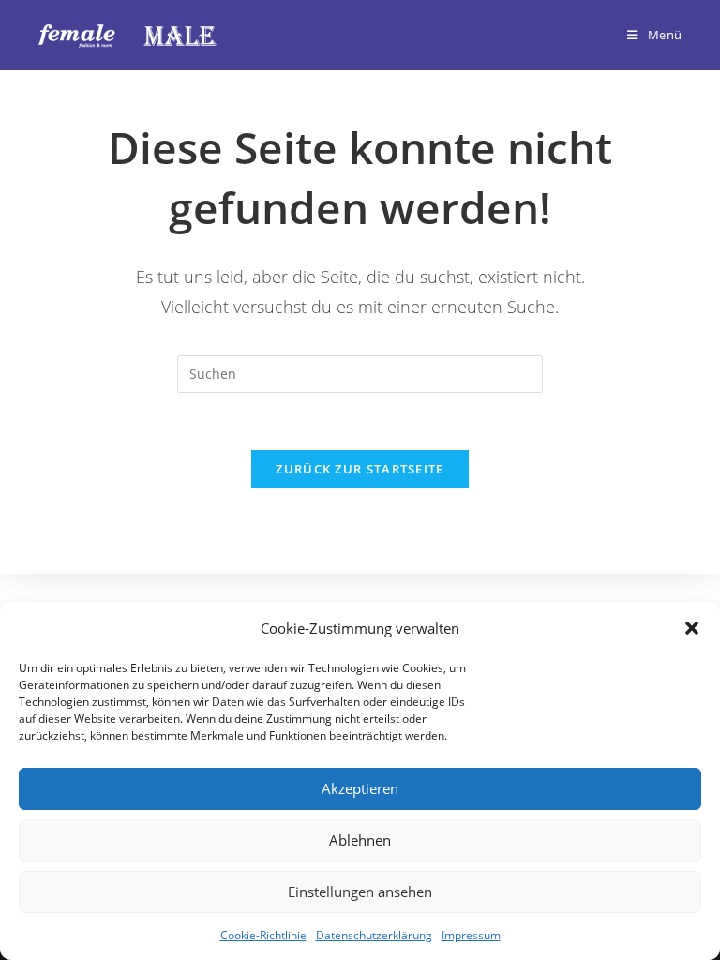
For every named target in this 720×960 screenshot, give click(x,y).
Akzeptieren (360, 788)
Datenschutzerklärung (374, 935)
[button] (691, 628)
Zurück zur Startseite (359, 468)
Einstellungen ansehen (360, 891)
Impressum (471, 935)
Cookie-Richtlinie (263, 935)
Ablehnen (360, 840)
